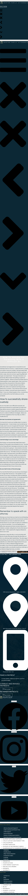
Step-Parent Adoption (9, 853)
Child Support (7, 831)
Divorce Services (8, 833)
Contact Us (7, 875)
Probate (6, 857)
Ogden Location (8, 883)
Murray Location (8, 881)
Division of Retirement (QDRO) (11, 835)
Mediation (6, 850)
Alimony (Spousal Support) (11, 828)
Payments (6, 879)
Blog (5, 877)
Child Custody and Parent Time (12, 829)
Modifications (7, 852)
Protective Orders (8, 855)
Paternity (6, 859)
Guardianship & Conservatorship (12, 837)
